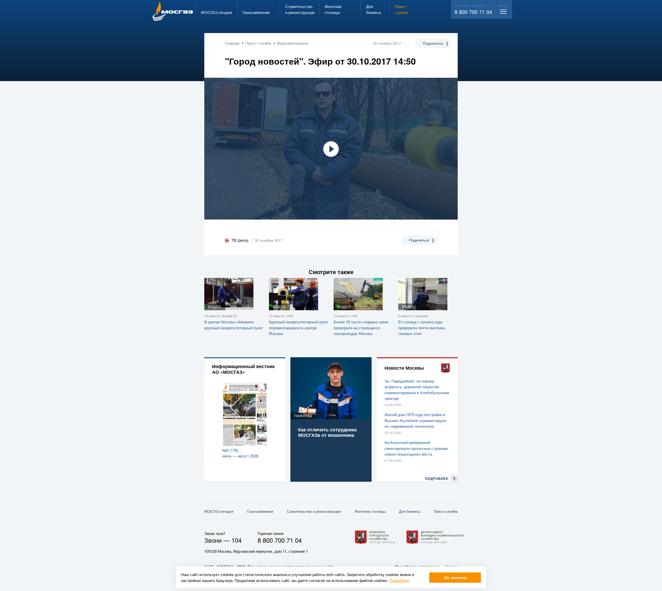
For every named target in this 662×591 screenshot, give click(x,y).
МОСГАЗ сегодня (219, 511)
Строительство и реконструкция (314, 511)
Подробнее (399, 580)
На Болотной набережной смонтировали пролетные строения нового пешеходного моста (416, 448)
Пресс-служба (446, 511)
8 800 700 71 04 (473, 11)
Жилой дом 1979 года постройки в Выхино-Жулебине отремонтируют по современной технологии (416, 420)
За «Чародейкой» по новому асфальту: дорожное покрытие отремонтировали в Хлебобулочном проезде (417, 389)
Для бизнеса (409, 511)
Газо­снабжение (260, 511)
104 (236, 540)
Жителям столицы (370, 511)
